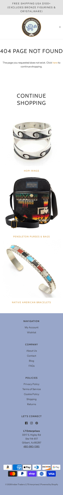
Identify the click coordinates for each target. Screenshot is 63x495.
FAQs (32, 365)
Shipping (31, 399)
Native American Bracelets (31, 302)
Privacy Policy (31, 384)
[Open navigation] (2, 27)
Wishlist (31, 332)
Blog (31, 360)
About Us (31, 350)
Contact (31, 355)
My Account (31, 327)
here (55, 62)
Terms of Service (31, 389)
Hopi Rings (31, 170)
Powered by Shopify (49, 484)
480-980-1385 (31, 446)
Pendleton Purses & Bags (31, 236)
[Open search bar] (6, 27)
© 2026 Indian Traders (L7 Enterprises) (22, 484)
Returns (31, 404)
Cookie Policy (31, 394)
